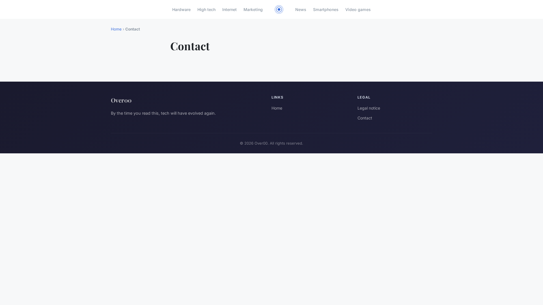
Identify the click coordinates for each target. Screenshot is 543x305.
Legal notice (368, 108)
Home (116, 29)
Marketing (253, 9)
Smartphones (326, 9)
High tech (206, 9)
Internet (229, 9)
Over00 (121, 100)
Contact (364, 118)
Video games (358, 9)
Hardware (181, 9)
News (300, 9)
